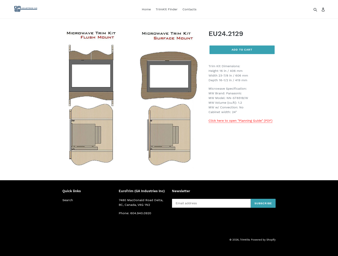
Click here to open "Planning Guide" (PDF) (240, 120)
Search (67, 200)
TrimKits (245, 239)
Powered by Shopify (263, 239)
